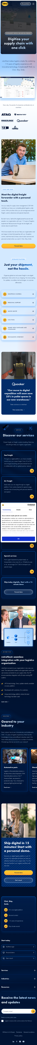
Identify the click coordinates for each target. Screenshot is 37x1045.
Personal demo (25, 4)
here (15, 1017)
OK (19, 539)
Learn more (4, 701)
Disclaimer (19, 1032)
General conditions (28, 1032)
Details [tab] (18, 509)
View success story (18, 410)
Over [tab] (30, 509)
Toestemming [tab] (6, 509)
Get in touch (18, 880)
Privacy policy (18, 1035)
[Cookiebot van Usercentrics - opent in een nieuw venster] (27, 505)
